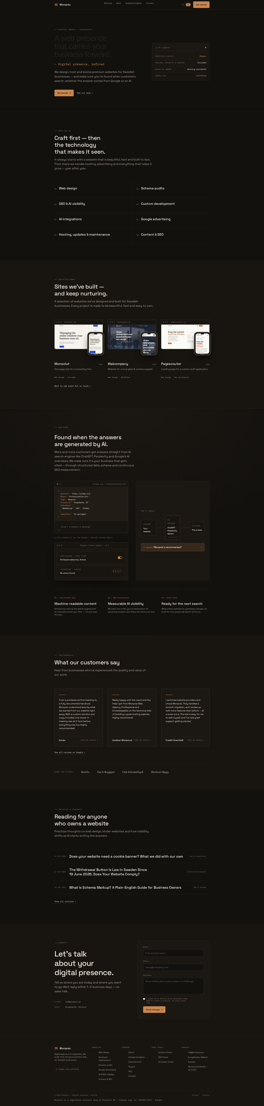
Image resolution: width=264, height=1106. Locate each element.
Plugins (131, 1066)
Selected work (135, 1062)
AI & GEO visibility (106, 1074)
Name (146, 947)
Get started (201, 4)
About (131, 1052)
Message (147, 975)
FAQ (130, 1071)
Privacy (195, 1095)
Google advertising (107, 1069)
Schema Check (165, 1052)
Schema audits (105, 1065)
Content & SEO (105, 1079)
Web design (104, 1052)
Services (108, 3)
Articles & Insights (133, 3)
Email (146, 961)
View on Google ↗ (89, 740)
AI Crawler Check (166, 1062)
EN (188, 5)
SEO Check (163, 1057)
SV (183, 5)
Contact (150, 3)
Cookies (206, 1095)
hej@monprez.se (67, 1002)
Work (118, 3)
